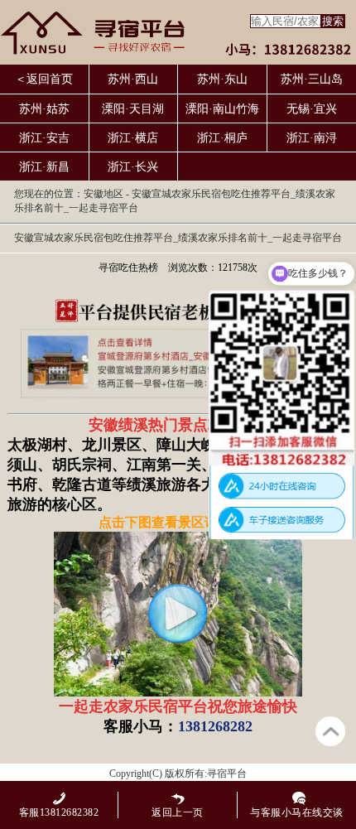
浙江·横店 (133, 138)
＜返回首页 (44, 79)
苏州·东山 (222, 79)
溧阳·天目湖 (133, 109)
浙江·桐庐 (222, 138)
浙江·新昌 (44, 167)
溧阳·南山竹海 (222, 109)
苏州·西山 (133, 79)
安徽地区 (103, 194)
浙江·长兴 (133, 167)
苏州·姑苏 (44, 109)
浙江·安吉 (44, 138)
